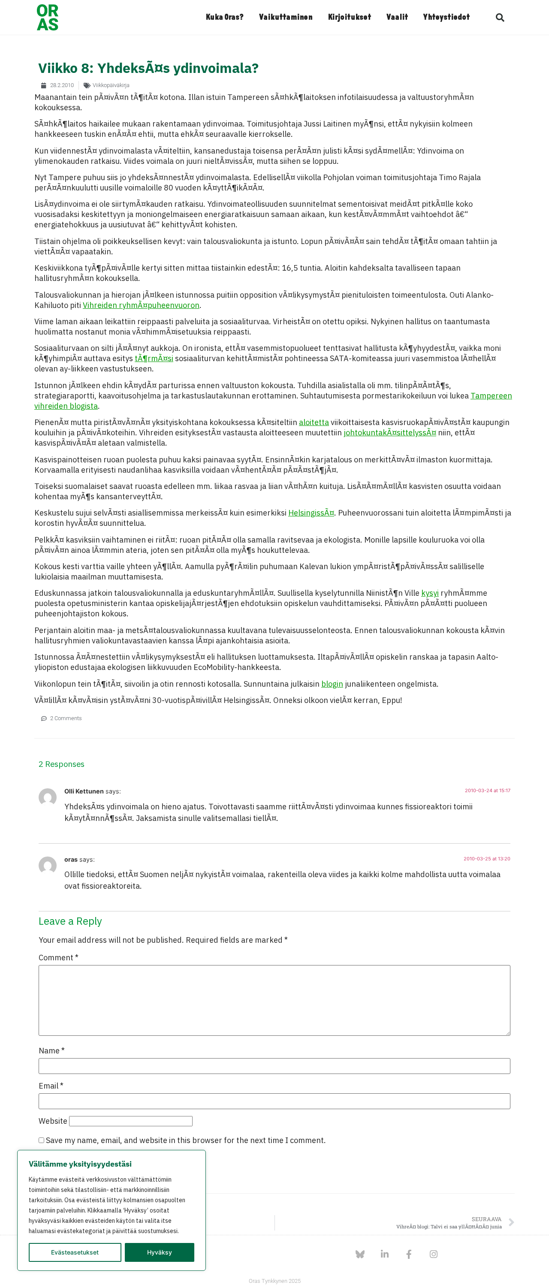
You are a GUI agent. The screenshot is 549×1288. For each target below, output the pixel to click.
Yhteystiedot (446, 17)
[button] (500, 17)
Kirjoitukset (349, 17)
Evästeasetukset (75, 1252)
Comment (58, 958)
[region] (111, 1210)
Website (53, 1121)
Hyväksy (159, 1252)
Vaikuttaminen (285, 17)
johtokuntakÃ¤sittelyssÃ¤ (390, 432)
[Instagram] (433, 1254)
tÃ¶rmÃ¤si (154, 358)
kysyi (430, 593)
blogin (332, 684)
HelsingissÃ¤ (311, 513)
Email (51, 1086)
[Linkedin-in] (384, 1254)
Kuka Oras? (224, 17)
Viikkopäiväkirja (111, 85)
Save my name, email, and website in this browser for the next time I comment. (186, 1140)
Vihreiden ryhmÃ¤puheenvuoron (141, 305)
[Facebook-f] (408, 1254)
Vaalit (397, 17)
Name (52, 1051)
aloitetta (314, 422)
